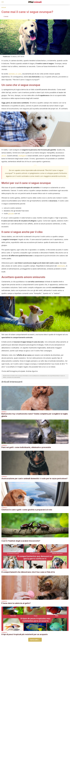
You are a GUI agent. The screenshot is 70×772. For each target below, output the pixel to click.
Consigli (4, 445)
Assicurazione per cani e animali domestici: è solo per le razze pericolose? (34, 478)
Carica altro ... (35, 640)
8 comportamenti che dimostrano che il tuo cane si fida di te (28, 572)
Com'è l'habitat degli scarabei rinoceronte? (20, 541)
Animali (3, 7)
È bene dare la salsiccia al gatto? (16, 603)
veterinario (61, 266)
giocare (11, 213)
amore (3, 156)
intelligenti (22, 156)
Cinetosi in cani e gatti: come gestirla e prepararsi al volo (26, 510)
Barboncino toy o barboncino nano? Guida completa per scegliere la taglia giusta (34, 415)
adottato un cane (14, 74)
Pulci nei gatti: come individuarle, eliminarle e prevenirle (26, 447)
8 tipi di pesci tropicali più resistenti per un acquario (24, 634)
